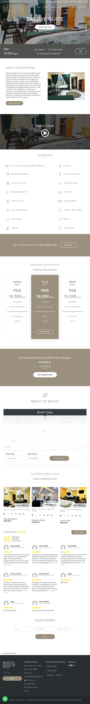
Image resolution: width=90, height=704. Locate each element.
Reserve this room (45, 27)
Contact (74, 7)
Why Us (46, 7)
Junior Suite (65, 521)
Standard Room (10, 519)
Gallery (53, 7)
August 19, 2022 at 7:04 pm (74, 575)
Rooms (39, 7)
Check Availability (45, 331)
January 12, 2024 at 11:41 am (46, 547)
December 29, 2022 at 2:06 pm (46, 575)
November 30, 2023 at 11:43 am (18, 575)
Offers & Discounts (63, 7)
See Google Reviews (45, 375)
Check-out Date (32, 454)
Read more (7, 565)
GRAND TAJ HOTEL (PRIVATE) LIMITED (70, 700)
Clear (83, 446)
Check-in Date (10, 454)
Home (32, 7)
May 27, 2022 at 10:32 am (16, 603)
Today (45, 418)
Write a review (79, 532)
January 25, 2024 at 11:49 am (17, 547)
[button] (50, 86)
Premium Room (38, 520)
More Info (80, 51)
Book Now (83, 7)
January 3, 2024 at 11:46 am (74, 547)
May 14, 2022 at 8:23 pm (45, 603)
